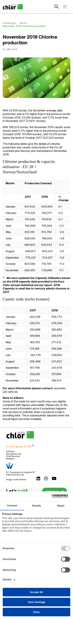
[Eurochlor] (13, 6)
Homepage (9, 23)
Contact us (51, 491)
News (23, 23)
